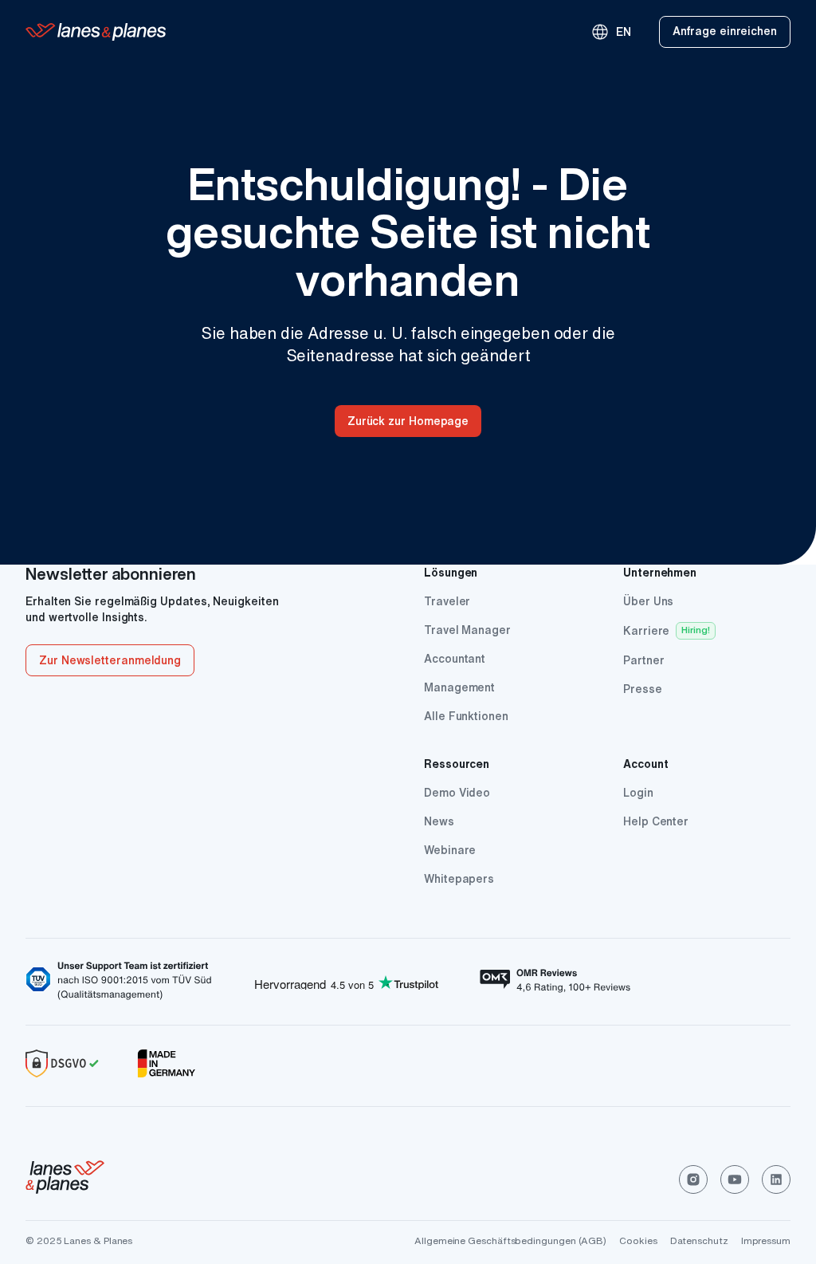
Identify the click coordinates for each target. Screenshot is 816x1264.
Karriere (646, 630)
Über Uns (648, 601)
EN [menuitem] (610, 31)
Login (638, 792)
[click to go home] (65, 1179)
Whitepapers (459, 878)
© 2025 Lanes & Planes (79, 1240)
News (439, 821)
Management (459, 687)
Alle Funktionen (466, 716)
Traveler (447, 601)
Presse (642, 689)
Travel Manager (467, 630)
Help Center (655, 821)
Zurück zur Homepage (408, 421)
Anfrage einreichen (725, 31)
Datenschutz (699, 1240)
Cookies (638, 1240)
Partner (643, 660)
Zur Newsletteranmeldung (110, 660)
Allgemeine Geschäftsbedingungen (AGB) (510, 1240)
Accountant (454, 658)
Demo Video (457, 792)
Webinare (450, 850)
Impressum (765, 1240)
